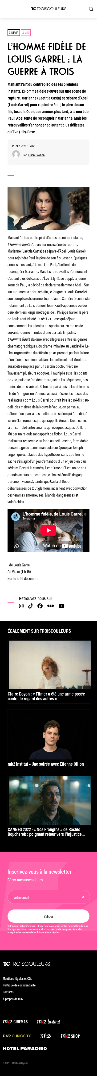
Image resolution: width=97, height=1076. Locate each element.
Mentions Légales (20, 1063)
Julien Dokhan (36, 155)
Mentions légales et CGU (17, 979)
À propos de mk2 (13, 999)
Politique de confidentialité (19, 985)
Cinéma (13, 32)
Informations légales (48, 932)
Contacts (8, 992)
